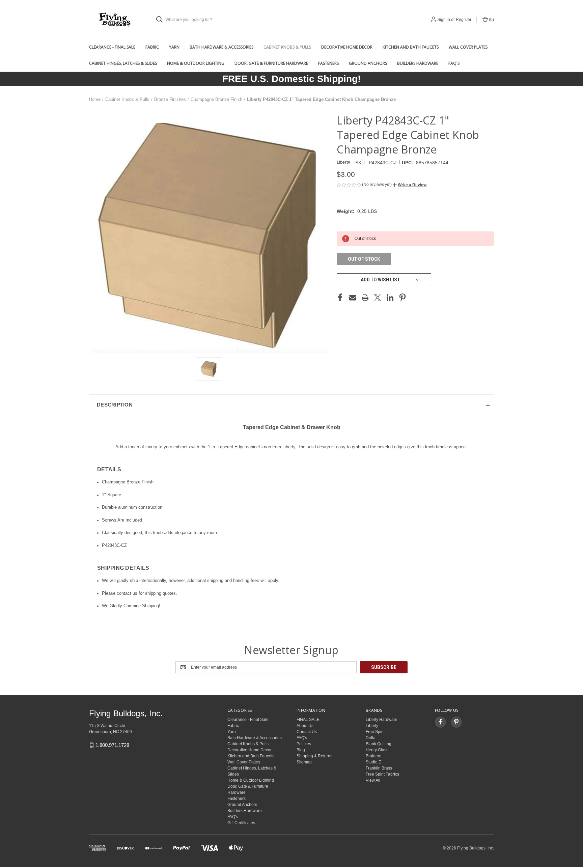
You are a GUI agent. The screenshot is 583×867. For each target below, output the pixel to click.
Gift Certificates (241, 822)
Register (463, 19)
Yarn (174, 47)
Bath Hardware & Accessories (221, 47)
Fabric (152, 47)
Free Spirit (375, 731)
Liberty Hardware (381, 719)
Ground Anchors (368, 63)
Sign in (443, 19)
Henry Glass (377, 750)
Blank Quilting (378, 744)
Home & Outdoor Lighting (195, 63)
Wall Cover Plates (468, 47)
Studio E (373, 762)
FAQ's (454, 63)
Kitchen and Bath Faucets (411, 47)
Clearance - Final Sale (112, 47)
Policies (304, 744)
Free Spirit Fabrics (382, 774)
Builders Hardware (417, 63)
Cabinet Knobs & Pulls (287, 47)
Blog (301, 750)
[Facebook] (340, 297)
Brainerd (374, 756)
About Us (305, 725)
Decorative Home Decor (346, 47)
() (491, 19)
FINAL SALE (308, 719)
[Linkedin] (390, 297)
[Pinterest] (402, 297)
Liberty (372, 725)
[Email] (352, 297)
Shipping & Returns (314, 756)
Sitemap (304, 762)
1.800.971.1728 (112, 745)
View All (373, 780)
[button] (409, 185)
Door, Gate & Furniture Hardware (271, 63)
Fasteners (328, 63)
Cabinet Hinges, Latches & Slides (123, 63)
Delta (371, 737)
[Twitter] (377, 297)
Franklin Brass (379, 768)
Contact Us (307, 731)
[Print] (365, 297)
